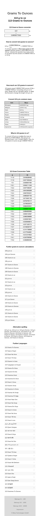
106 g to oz (8, 261)
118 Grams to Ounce (11, 303)
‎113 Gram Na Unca (11, 413)
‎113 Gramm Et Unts (11, 371)
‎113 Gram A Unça (10, 434)
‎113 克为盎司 (9, 484)
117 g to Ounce (9, 299)
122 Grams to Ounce (11, 316)
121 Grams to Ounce (11, 313)
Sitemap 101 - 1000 (20, 502)
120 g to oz (8, 310)
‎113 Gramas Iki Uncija (11, 392)
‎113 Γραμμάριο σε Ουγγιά (13, 365)
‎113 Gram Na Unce (11, 354)
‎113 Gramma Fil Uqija (11, 396)
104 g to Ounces (10, 254)
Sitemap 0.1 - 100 (20, 499)
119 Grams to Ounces (11, 306)
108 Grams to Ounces (12, 268)
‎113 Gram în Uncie (11, 410)
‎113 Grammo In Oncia (12, 389)
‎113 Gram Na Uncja (11, 403)
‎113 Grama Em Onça (11, 406)
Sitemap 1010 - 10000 (20, 506)
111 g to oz (8, 278)
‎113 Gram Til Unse (10, 358)
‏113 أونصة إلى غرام (10, 424)
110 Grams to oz (10, 275)
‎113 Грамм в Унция (11, 455)
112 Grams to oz (10, 282)
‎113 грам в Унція (10, 477)
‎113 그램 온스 (9, 448)
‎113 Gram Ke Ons (10, 441)
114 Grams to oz (10, 289)
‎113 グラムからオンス (11, 445)
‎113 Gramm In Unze (11, 361)
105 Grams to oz (10, 257)
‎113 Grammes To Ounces (13, 491)
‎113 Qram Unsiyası (11, 427)
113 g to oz (8, 285)
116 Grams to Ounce (11, 296)
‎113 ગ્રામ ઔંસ (9, 470)
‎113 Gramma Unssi (11, 375)
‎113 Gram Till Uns (10, 417)
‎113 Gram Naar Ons (11, 399)
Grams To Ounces (20, 13)
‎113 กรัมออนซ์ (9, 466)
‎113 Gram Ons (9, 473)
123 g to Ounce (9, 320)
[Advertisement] (20, 5)
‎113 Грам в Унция (10, 351)
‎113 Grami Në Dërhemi (12, 462)
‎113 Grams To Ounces (12, 347)
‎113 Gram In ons (10, 420)
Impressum (20, 509)
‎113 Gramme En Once (12, 378)
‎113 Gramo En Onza (11, 368)
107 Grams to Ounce (11, 264)
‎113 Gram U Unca (10, 382)
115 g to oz (8, 292)
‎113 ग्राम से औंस (9, 438)
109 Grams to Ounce (11, 271)
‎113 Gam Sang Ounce (12, 480)
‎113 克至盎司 (9, 487)
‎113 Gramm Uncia (10, 385)
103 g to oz (8, 251)
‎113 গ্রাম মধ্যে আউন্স (10, 430)
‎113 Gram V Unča (10, 459)
